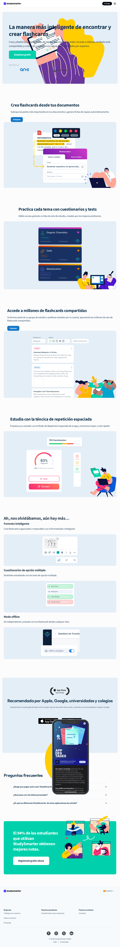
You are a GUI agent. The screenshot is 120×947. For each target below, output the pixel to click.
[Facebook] (49, 933)
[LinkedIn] (71, 933)
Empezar (16, 119)
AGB (55, 942)
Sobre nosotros (10, 918)
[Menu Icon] (114, 3)
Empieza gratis (22, 55)
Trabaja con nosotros (12, 913)
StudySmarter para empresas (52, 913)
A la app (107, 3)
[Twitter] (64, 933)
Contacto (82, 913)
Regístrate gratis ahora (31, 861)
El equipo (7, 922)
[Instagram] (56, 933)
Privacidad (64, 942)
